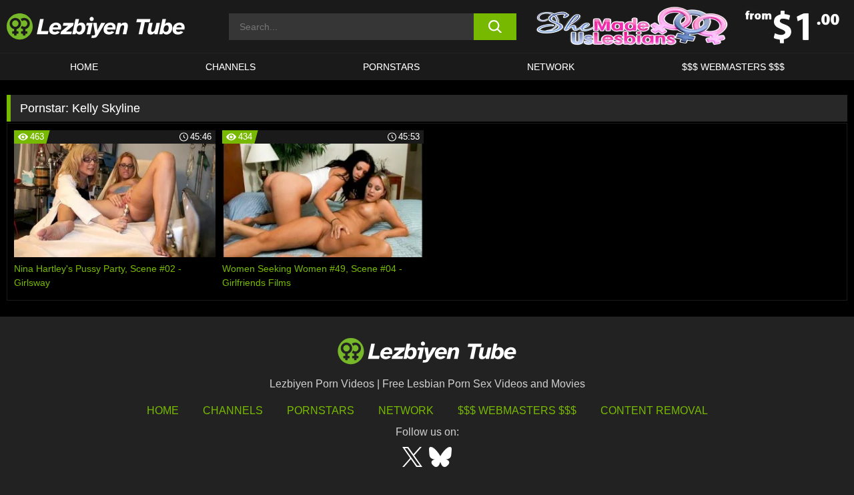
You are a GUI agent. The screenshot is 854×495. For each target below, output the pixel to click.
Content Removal (654, 410)
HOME (84, 66)
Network (550, 66)
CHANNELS (230, 66)
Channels (233, 410)
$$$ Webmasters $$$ (517, 410)
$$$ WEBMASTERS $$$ (733, 66)
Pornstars (391, 66)
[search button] (495, 26)
